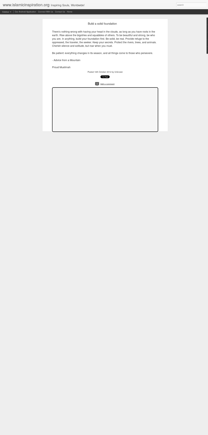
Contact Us (60, 11)
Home (69, 11)
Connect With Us (45, 11)
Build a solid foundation (102, 23)
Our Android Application (25, 11)
